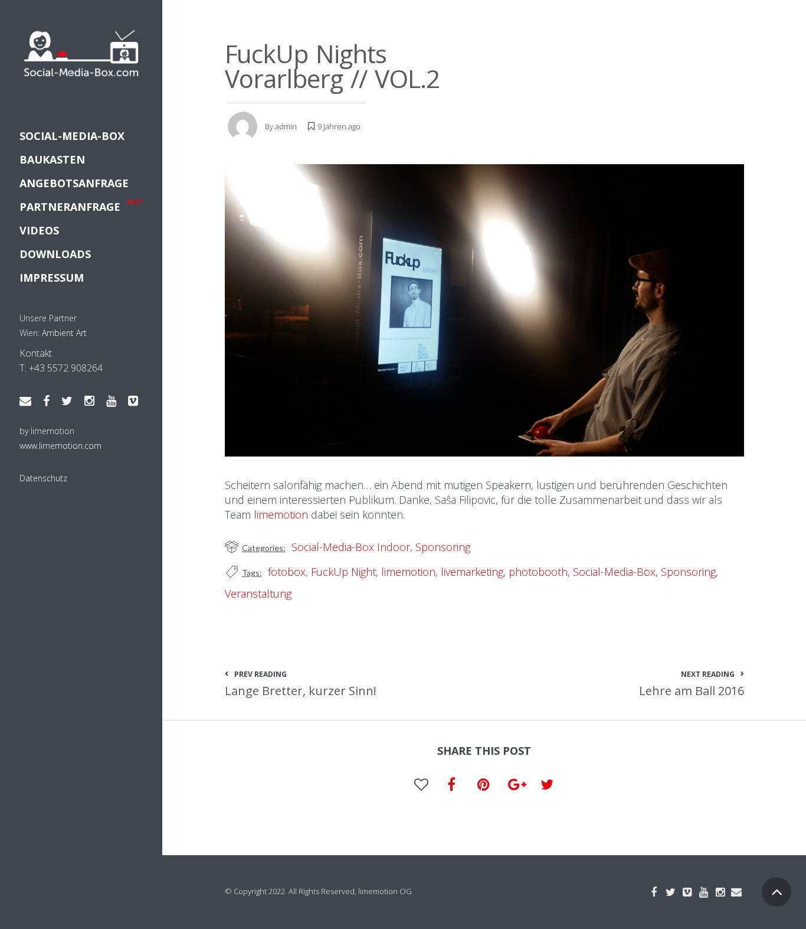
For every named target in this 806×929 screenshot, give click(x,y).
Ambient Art (64, 332)
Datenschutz (43, 478)
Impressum (51, 277)
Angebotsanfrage (74, 183)
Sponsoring (442, 547)
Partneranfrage (80, 205)
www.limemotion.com (60, 445)
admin (286, 126)
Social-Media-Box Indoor (350, 547)
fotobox (287, 572)
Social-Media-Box (71, 136)
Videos (39, 230)
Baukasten (52, 159)
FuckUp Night (343, 572)
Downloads (55, 254)
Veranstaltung (258, 593)
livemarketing (472, 572)
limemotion (281, 514)
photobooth (538, 572)
